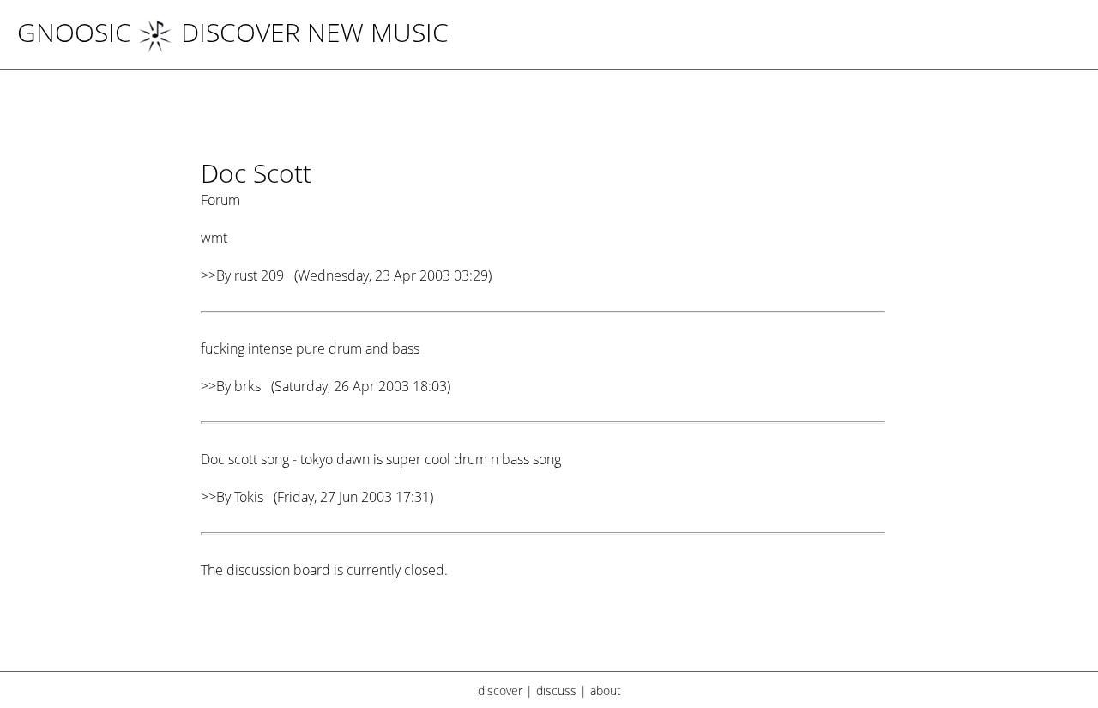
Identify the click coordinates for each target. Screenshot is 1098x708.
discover (500, 690)
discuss (556, 690)
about (605, 690)
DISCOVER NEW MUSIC (315, 32)
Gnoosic (74, 32)
